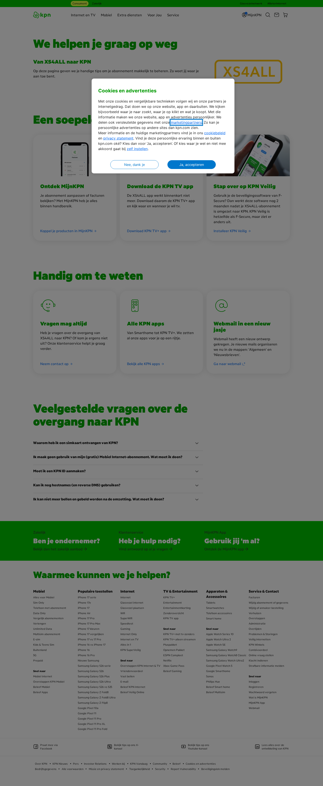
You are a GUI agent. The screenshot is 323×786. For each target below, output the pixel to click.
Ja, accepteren (191, 164)
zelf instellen (137, 149)
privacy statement (118, 138)
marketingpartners (186, 122)
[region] (163, 126)
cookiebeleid (214, 133)
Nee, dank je (134, 164)
